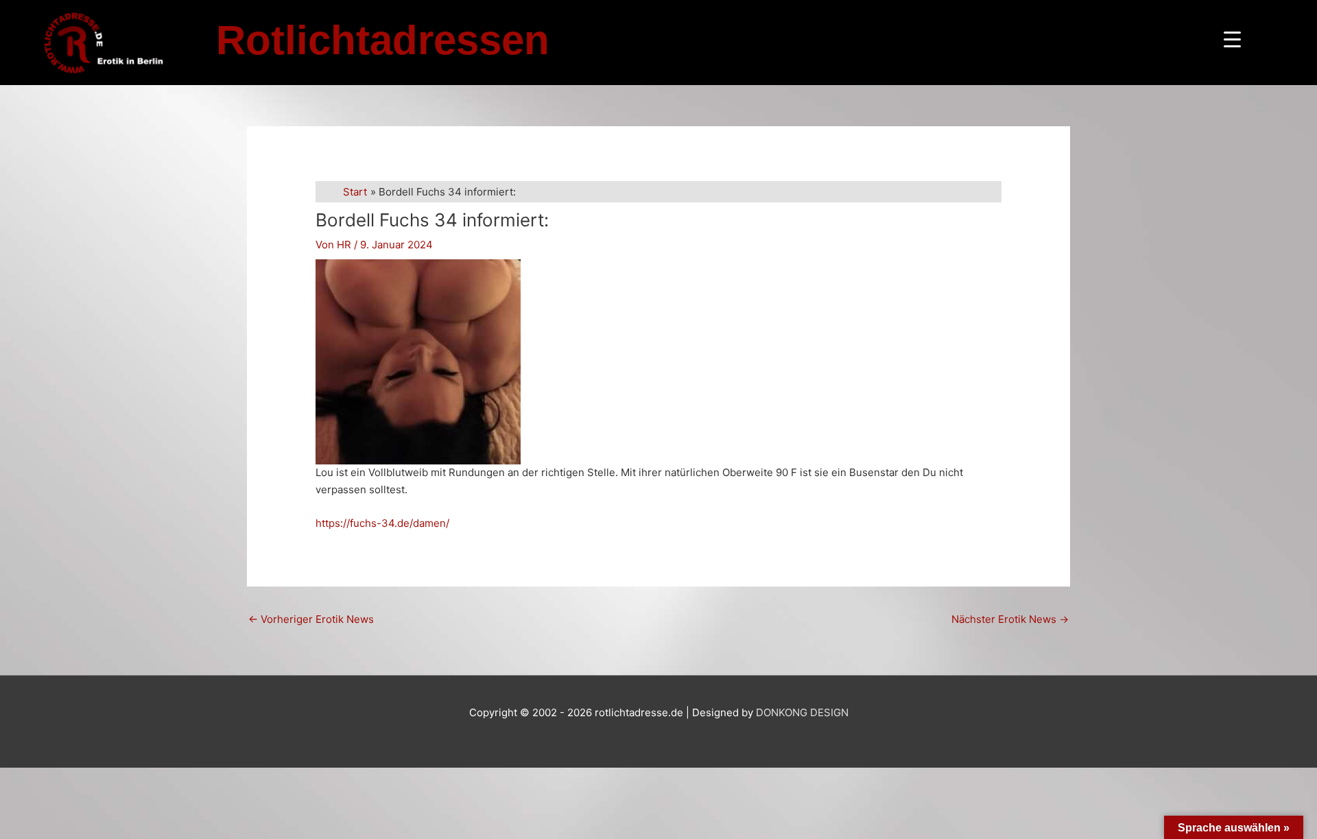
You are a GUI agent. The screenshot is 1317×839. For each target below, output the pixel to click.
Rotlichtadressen (382, 40)
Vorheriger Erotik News (311, 619)
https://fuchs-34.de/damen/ (382, 523)
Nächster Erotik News (1010, 619)
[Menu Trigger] (1232, 39)
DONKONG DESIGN (802, 712)
